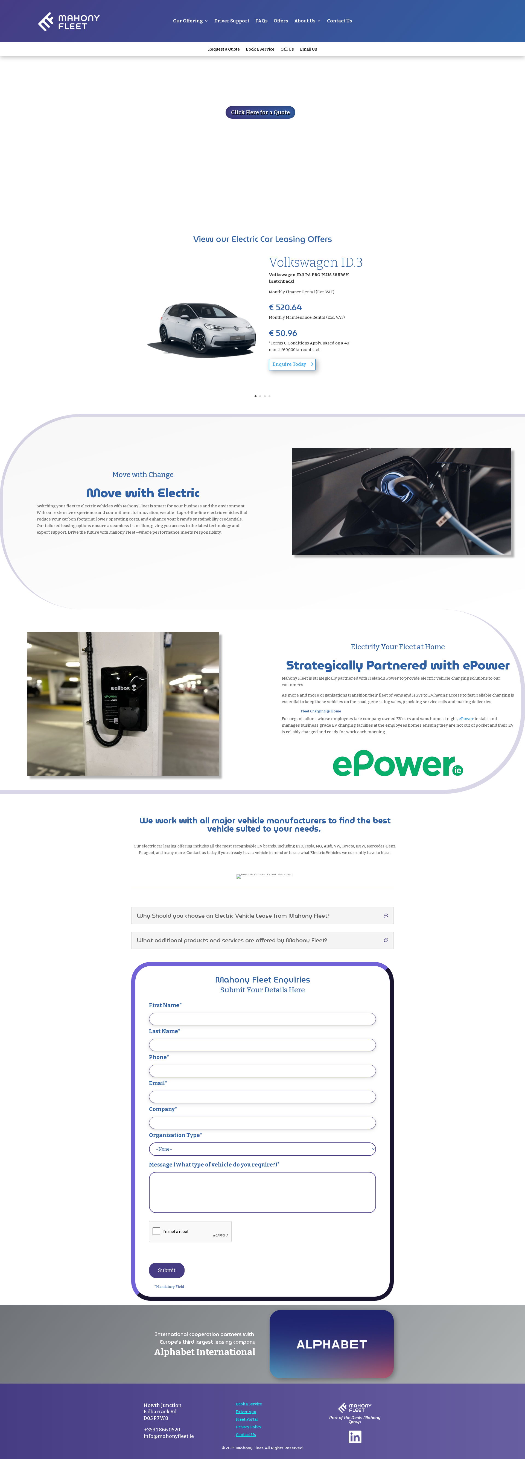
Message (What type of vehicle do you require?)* (214, 1164)
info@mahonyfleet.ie (169, 1436)
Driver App (246, 1412)
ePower (466, 718)
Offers (281, 21)
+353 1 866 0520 (162, 1430)
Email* (158, 1083)
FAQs (261, 21)
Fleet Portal (247, 1419)
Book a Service (260, 49)
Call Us (287, 49)
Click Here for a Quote (260, 112)
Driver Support (231, 21)
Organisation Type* (175, 1135)
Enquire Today (289, 364)
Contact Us (339, 21)
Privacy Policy (248, 1427)
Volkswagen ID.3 (316, 262)
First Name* (165, 1005)
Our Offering (188, 21)
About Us (305, 21)
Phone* (159, 1057)
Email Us (308, 49)
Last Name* (164, 1031)
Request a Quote (224, 49)
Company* (163, 1109)
